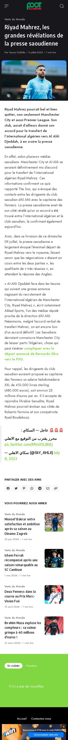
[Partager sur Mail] (47, 488)
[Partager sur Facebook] (8, 488)
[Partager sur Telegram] (39, 488)
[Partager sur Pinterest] (24, 488)
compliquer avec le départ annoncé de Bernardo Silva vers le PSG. (31, 354)
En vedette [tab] (13, 666)
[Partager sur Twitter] (16, 488)
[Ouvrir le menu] (6, 6)
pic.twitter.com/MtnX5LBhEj (29, 444)
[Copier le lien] (55, 488)
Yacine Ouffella (17, 52)
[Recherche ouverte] (62, 6)
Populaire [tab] (31, 666)
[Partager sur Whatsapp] (32, 488)
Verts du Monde (15, 19)
